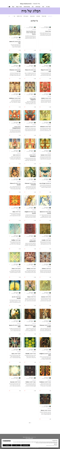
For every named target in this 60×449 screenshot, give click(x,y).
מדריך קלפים (19, 16)
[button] (27, 6)
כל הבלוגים (50, 16)
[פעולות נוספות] (39, 27)
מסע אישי (38, 16)
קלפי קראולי (44, 16)
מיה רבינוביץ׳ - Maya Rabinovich (30, 4)
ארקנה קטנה (32, 16)
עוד (14, 16)
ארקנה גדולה (26, 16)
